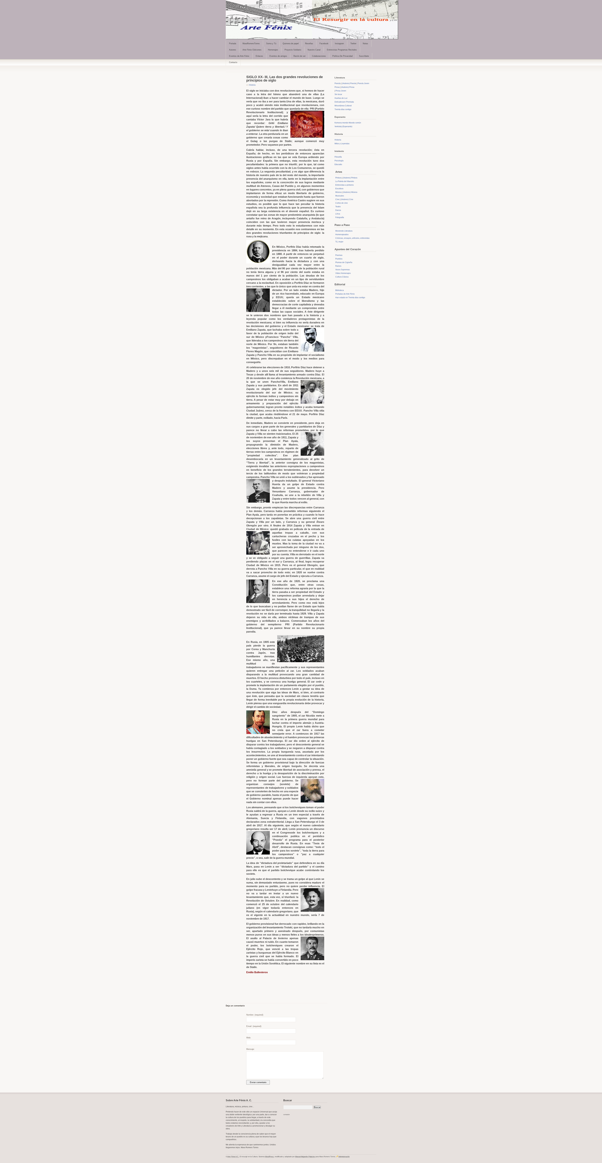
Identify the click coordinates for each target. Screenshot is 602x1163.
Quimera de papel (291, 43)
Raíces (338, 266)
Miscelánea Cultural (343, 106)
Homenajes (273, 50)
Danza (338, 210)
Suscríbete (364, 56)
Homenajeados (342, 234)
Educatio (338, 164)
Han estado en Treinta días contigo (350, 297)
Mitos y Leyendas (342, 143)
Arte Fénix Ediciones (252, 50)
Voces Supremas (342, 270)
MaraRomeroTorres (251, 43)
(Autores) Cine (347, 199)
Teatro (338, 207)
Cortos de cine (341, 203)
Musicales (339, 196)
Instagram (339, 43)
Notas (365, 43)
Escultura (339, 188)
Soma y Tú (271, 43)
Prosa (337, 87)
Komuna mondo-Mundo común (348, 123)
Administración (344, 1157)
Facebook (323, 43)
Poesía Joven (363, 83)
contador (286, 1114)
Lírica (337, 214)
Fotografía (339, 217)
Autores (232, 50)
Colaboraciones (319, 56)
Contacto (233, 62)
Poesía (338, 83)
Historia (252, 85)
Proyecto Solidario (293, 50)
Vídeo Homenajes (343, 273)
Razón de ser (299, 56)
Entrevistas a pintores (344, 185)
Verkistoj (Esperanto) (343, 126)
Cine (337, 199)
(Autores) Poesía (349, 83)
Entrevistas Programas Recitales (342, 50)
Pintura (338, 178)
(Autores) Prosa (347, 87)
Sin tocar (338, 94)
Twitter (353, 43)
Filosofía (338, 157)
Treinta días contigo (343, 109)
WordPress (269, 1157)
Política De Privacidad (342, 56)
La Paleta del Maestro (344, 181)
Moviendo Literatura (343, 231)
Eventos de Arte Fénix (239, 56)
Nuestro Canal (314, 50)
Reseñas (309, 43)
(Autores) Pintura (350, 178)
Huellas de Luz (341, 98)
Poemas (338, 255)
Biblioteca (339, 290)
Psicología (339, 161)
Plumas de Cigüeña (343, 262)
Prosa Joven (340, 91)
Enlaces (259, 56)
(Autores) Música (350, 192)
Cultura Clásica (342, 277)
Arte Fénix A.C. (233, 1157)
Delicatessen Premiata (344, 102)
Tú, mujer (339, 242)
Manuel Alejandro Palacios (305, 1157)
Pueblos (338, 259)
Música (338, 192)
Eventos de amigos (278, 56)
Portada (232, 43)
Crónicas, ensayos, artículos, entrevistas (352, 238)
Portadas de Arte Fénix (345, 294)
